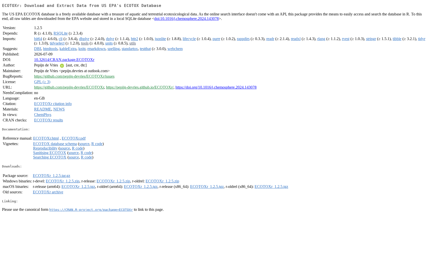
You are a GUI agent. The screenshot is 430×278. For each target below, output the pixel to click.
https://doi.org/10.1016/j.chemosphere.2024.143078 (216, 87)
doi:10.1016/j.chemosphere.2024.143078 (186, 18)
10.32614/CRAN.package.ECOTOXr (64, 59)
